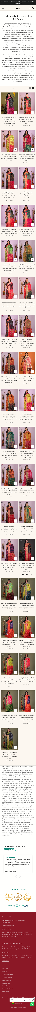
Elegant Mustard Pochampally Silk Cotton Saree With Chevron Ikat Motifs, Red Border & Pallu (27, 454)
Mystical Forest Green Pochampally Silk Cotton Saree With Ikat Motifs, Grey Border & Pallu (9, 454)
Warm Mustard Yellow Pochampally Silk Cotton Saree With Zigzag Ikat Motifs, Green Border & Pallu (27, 529)
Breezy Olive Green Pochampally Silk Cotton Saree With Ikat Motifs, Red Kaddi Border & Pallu (26, 342)
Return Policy (5, 991)
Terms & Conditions (7, 988)
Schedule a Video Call (7, 974)
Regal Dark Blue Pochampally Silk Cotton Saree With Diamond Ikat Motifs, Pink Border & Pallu (9, 566)
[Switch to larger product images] (30, 88)
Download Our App (7, 977)
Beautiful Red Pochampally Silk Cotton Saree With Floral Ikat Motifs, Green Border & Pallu (27, 305)
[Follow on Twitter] (8, 997)
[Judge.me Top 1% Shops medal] (18, 897)
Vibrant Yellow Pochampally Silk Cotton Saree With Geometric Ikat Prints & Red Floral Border (26, 643)
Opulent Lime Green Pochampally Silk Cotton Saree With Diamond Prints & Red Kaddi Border (9, 680)
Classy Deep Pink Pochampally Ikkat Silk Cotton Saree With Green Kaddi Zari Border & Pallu (27, 157)
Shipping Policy (6, 983)
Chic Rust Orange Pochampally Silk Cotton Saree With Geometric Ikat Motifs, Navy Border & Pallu (9, 379)
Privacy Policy (6, 986)
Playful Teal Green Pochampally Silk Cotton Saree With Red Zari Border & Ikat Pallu (27, 195)
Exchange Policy (6, 980)
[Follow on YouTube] (23, 997)
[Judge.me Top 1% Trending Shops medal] (27, 897)
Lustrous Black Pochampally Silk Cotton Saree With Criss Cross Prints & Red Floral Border (26, 566)
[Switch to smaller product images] (33, 88)
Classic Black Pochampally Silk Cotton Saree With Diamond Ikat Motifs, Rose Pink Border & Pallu (9, 305)
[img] (19, 849)
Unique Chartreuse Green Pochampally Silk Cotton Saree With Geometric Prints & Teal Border (26, 606)
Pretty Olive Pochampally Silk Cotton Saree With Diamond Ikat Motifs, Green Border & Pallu (27, 267)
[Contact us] (32, 1004)
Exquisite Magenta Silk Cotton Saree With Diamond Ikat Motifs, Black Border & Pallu (27, 490)
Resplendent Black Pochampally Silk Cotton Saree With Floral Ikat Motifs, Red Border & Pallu (9, 529)
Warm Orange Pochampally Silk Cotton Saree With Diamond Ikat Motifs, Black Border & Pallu (9, 417)
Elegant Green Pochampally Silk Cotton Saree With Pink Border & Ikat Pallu (26, 231)
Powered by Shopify (21, 1007)
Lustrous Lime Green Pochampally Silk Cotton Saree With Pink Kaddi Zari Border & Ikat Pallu (9, 267)
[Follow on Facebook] (3, 997)
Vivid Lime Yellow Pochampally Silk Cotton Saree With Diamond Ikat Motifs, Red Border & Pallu (26, 417)
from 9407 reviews (9, 851)
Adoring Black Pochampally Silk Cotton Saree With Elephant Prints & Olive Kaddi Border (9, 755)
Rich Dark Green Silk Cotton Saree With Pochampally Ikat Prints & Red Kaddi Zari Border (27, 120)
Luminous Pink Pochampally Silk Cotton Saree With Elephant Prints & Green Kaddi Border (9, 718)
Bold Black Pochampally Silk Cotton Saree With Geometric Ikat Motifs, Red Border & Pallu (9, 342)
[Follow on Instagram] (13, 997)
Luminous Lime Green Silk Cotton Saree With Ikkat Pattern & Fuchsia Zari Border (9, 156)
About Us (4, 971)
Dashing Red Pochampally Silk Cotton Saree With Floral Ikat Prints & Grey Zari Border (27, 679)
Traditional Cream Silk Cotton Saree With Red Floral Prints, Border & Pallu (27, 378)
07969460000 (10, 925)
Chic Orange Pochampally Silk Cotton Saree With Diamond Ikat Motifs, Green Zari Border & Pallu (9, 491)
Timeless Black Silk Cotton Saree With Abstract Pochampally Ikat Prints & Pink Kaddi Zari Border (9, 120)
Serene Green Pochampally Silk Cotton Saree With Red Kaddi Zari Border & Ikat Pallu (9, 231)
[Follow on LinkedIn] (28, 997)
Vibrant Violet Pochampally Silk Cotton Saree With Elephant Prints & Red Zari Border (9, 643)
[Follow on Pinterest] (18, 997)
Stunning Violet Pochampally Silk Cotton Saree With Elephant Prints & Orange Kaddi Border (27, 718)
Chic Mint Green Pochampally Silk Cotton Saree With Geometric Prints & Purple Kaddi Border (9, 606)
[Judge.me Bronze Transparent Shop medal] (9, 897)
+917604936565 (6, 922)
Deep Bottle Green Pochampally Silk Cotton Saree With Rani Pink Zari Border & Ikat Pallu (9, 195)
